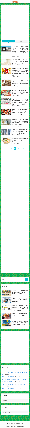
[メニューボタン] (1, 1)
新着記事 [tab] (8, 41)
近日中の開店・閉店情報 (8, 377)
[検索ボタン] (28, 1)
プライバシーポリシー (10, 423)
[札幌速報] (15, 1)
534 (18, 148)
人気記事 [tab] (21, 41)
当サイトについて (20, 423)
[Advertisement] (15, 20)
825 (23, 148)
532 (11, 148)
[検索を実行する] (26, 279)
